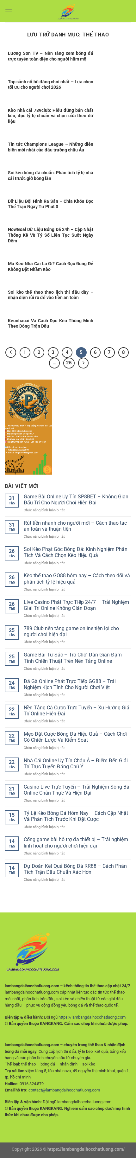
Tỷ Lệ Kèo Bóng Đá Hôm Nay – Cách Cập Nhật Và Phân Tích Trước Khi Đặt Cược (76, 816)
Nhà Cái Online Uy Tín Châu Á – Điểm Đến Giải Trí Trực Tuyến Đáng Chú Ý (76, 764)
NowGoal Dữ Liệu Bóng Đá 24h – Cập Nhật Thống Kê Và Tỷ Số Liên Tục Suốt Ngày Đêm (50, 235)
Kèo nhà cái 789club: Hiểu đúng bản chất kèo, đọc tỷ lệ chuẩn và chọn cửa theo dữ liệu (50, 116)
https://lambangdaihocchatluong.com (92, 1017)
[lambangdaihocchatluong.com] (68, 11)
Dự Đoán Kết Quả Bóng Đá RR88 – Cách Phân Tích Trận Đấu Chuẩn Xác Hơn (75, 869)
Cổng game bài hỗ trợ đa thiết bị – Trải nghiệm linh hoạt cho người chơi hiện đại (76, 842)
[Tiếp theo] (83, 363)
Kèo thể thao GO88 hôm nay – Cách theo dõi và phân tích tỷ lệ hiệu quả (77, 579)
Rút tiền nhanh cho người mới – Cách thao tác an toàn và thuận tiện (75, 526)
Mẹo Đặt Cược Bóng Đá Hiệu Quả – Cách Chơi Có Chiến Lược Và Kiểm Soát (75, 737)
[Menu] (8, 11)
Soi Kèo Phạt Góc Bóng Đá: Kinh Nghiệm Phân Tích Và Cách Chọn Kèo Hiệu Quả (75, 552)
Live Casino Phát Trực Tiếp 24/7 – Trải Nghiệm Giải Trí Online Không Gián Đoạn (76, 605)
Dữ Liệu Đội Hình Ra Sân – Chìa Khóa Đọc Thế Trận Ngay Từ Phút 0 (50, 204)
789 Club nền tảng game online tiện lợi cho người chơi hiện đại (71, 631)
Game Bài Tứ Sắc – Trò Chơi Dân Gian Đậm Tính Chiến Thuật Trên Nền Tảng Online (73, 658)
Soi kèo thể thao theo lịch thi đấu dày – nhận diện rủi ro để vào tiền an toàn (50, 295)
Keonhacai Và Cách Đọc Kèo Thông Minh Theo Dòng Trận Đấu (50, 323)
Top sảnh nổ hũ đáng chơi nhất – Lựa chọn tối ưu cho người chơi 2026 (50, 84)
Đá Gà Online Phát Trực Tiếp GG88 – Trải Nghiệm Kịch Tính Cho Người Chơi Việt (70, 684)
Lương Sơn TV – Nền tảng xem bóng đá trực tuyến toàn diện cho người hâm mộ (50, 56)
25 (69, 363)
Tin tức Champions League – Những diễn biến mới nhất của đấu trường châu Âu (50, 147)
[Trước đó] (10, 352)
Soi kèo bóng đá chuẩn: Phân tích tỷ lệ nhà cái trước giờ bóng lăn (50, 175)
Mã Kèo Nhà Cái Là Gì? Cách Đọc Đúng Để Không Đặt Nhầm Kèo (50, 266)
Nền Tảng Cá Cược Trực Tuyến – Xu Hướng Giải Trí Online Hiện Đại (77, 711)
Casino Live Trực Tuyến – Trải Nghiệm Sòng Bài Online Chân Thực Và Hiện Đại (77, 790)
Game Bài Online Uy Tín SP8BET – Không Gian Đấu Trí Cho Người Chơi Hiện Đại (76, 500)
